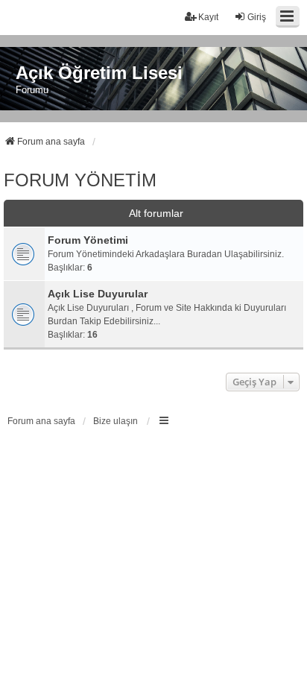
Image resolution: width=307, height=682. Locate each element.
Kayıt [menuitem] (208, 17)
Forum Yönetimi (88, 240)
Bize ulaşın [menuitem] (115, 421)
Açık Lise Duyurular (98, 294)
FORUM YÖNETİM (80, 180)
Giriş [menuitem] (256, 17)
